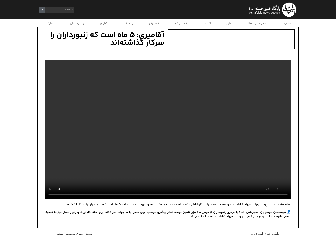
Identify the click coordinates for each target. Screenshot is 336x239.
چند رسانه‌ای (77, 23)
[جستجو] (42, 10)
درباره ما (49, 23)
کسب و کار (181, 23)
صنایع (287, 23)
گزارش (103, 23)
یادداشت (128, 23)
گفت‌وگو (154, 23)
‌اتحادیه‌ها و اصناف (257, 23)
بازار (229, 23)
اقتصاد (207, 23)
